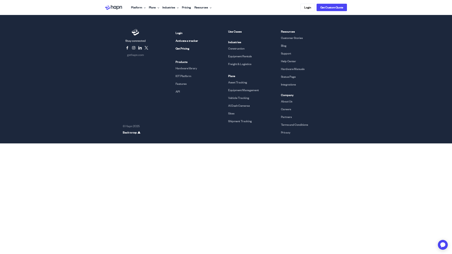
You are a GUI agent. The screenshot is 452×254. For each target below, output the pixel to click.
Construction (236, 48)
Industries (168, 7)
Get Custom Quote (331, 7)
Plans (152, 7)
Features (181, 83)
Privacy (285, 132)
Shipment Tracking (240, 121)
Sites (231, 113)
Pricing (186, 7)
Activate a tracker (187, 40)
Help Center (288, 61)
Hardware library (186, 68)
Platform (136, 7)
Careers (286, 109)
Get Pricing (182, 48)
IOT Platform (183, 76)
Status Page (288, 76)
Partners (286, 117)
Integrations (288, 84)
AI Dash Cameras (239, 105)
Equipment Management (243, 90)
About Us (286, 101)
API (178, 91)
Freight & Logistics (239, 64)
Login (307, 7)
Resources (201, 7)
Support (286, 53)
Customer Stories (292, 38)
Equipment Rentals (240, 56)
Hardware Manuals (293, 69)
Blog (284, 45)
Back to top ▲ (131, 132)
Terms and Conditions (294, 124)
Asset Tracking (237, 82)
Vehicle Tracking (238, 97)
